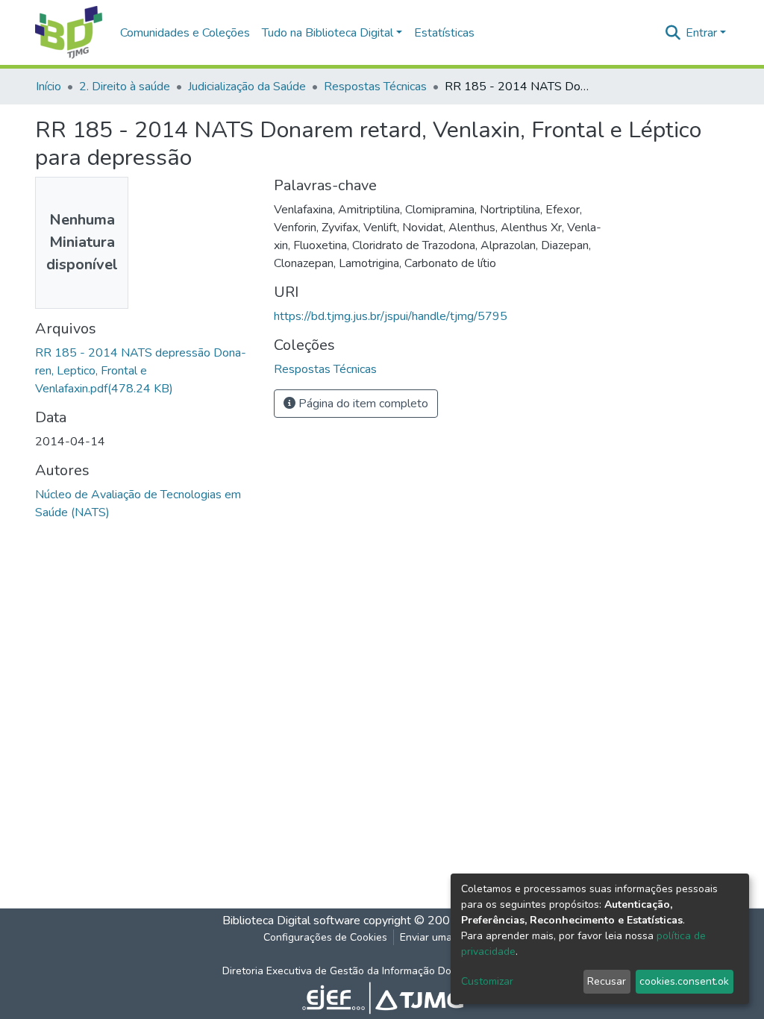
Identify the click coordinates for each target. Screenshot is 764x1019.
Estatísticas (444, 33)
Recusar (606, 981)
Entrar (701, 33)
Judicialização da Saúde (247, 86)
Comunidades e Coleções (185, 33)
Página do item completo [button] (361, 403)
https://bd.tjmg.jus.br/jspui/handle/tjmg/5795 (390, 316)
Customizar (487, 981)
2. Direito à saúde (124, 86)
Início (48, 86)
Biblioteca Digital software (291, 920)
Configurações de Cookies (325, 937)
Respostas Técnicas (375, 86)
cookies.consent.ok (684, 981)
